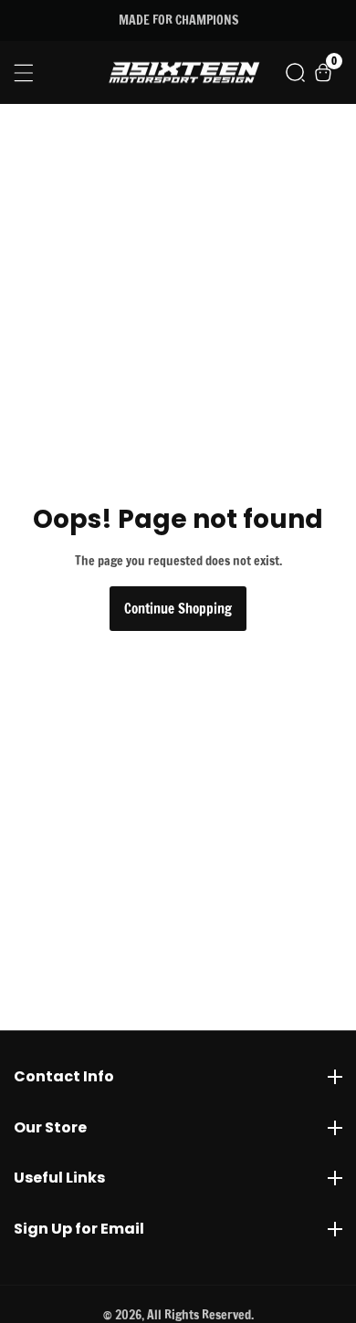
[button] (295, 72)
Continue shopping (178, 608)
